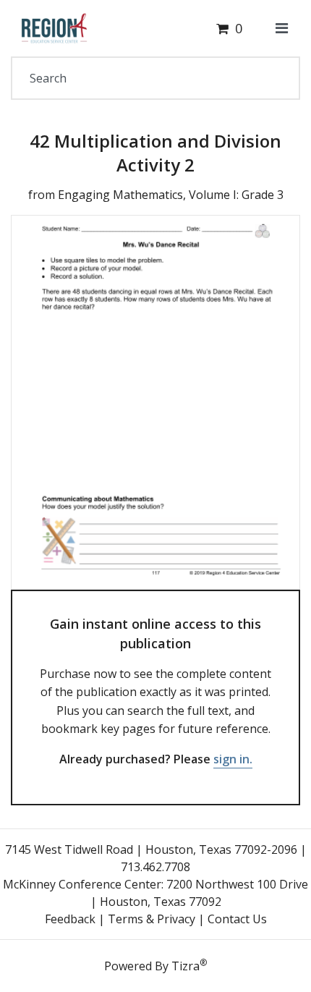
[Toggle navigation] (281, 28)
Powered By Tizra (155, 965)
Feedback (70, 919)
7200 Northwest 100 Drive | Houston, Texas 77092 (199, 893)
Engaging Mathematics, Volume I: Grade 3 (171, 195)
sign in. (232, 759)
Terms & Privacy (151, 919)
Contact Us (237, 919)
